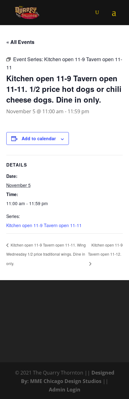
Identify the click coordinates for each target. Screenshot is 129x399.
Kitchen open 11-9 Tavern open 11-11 (44, 225)
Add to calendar (39, 138)
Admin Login (64, 389)
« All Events (20, 41)
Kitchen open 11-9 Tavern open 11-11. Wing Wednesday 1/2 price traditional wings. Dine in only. (46, 254)
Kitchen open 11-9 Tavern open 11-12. (105, 249)
